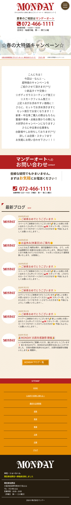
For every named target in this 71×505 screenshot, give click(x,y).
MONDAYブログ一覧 (34, 362)
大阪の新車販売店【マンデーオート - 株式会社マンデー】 (19, 57)
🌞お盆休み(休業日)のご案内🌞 (35, 243)
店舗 (35, 442)
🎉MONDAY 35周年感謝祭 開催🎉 (36, 338)
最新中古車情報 (35, 403)
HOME (35, 388)
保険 (35, 411)
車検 (35, 419)
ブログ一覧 (41, 57)
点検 (35, 434)
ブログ (35, 450)
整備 (35, 427)
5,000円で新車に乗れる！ (35, 396)
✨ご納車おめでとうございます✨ (37, 219)
